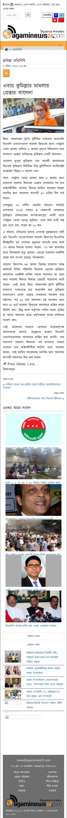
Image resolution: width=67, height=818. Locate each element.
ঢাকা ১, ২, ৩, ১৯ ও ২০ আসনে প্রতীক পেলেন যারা (33, 483)
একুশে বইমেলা (21, 777)
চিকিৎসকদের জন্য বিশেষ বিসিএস (44, 398)
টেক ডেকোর (11, 814)
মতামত (21, 790)
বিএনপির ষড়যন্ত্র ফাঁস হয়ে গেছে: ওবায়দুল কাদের (31, 626)
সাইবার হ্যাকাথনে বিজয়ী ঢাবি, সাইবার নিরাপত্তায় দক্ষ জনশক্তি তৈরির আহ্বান (42, 657)
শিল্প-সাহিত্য (52, 781)
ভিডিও (22, 781)
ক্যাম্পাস (52, 772)
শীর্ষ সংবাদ (52, 786)
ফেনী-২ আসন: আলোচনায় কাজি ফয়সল (26, 590)
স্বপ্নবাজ (52, 790)
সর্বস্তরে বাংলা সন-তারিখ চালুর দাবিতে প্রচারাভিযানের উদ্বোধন (31, 386)
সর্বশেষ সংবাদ (33, 636)
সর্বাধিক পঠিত (33, 644)
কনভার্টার (47, 15)
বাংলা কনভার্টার (22, 772)
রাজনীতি (17, 50)
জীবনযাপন (52, 777)
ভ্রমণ (21, 786)
